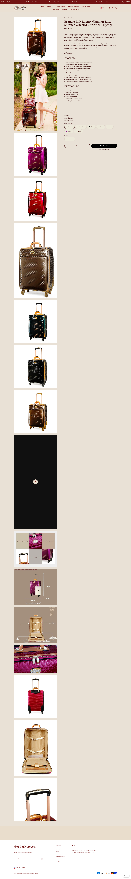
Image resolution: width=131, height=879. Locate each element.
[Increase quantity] (73, 139)
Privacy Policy (59, 854)
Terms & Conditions (60, 859)
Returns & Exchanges (60, 856)
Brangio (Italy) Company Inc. (71, 17)
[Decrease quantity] (66, 139)
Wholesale (58, 861)
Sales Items (64, 9)
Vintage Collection (60, 6)
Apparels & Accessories (73, 6)
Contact (57, 851)
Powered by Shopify (34, 873)
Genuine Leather (55, 9)
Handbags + (49, 6)
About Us (58, 849)
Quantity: (66, 135)
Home (42, 6)
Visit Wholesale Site (74, 9)
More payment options (104, 149)
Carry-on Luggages (86, 6)
